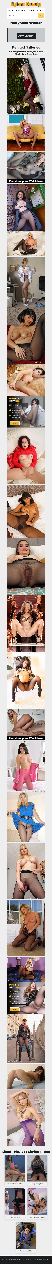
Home (10, 11)
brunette (38, 52)
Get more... (26, 36)
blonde (28, 52)
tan (24, 54)
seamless (32, 54)
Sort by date (20, 11)
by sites (40, 11)
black (18, 54)
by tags (31, 11)
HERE (47, 1259)
